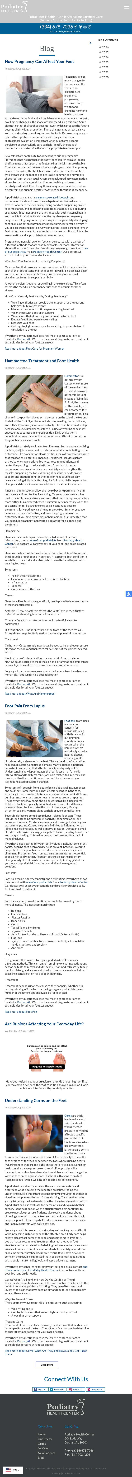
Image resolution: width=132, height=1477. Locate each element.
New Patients (46, 1453)
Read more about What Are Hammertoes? (30, 693)
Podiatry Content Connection (91, 1468)
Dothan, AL (23, 339)
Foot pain (69, 720)
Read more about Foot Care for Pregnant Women (34, 348)
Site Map (56, 1473)
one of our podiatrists (43, 540)
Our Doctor (45, 1439)
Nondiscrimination (71, 1473)
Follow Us (59, 1389)
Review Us (97, 1389)
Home (42, 1434)
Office (42, 1443)
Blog (41, 1457)
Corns (68, 1115)
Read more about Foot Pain (21, 1011)
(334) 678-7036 (56, 26)
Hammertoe (71, 376)
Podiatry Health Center (47, 251)
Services (43, 1448)
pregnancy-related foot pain (52, 197)
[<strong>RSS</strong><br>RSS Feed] (90, 43)
